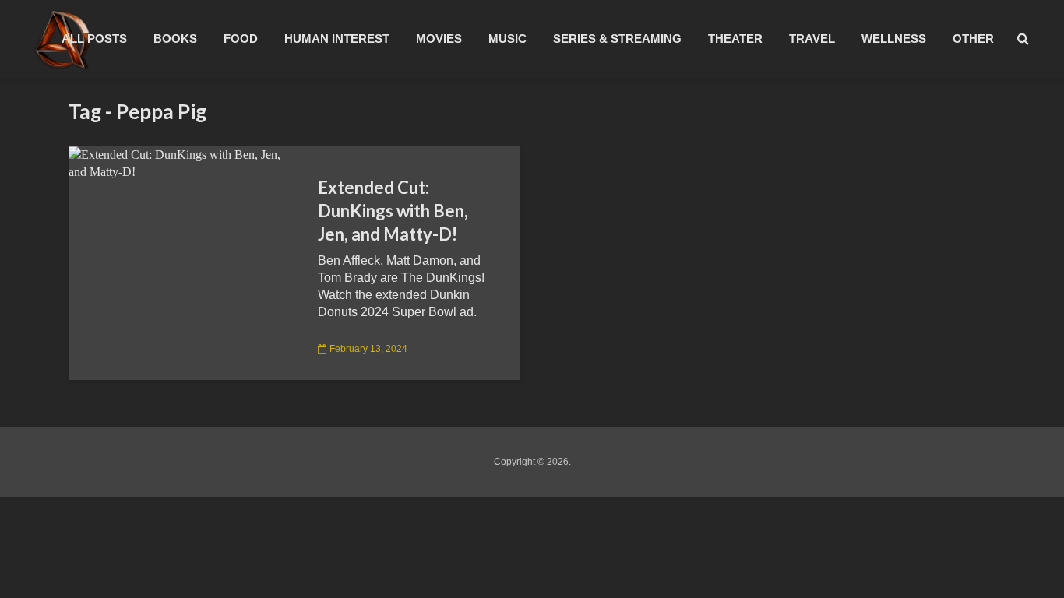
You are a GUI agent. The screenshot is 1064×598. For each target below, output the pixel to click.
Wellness (893, 38)
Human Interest (336, 38)
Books (175, 38)
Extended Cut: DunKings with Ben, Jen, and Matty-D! (393, 210)
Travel (812, 38)
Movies (439, 38)
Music (507, 38)
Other (973, 38)
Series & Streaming (617, 38)
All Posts (94, 38)
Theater (735, 38)
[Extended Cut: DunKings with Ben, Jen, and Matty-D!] (181, 162)
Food (241, 38)
